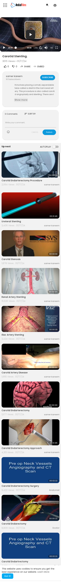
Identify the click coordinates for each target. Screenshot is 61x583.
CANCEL (34, 132)
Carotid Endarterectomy (16, 410)
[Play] (4, 47)
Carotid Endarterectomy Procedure (22, 180)
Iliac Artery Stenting (13, 334)
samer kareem (14, 76)
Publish (49, 132)
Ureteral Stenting (11, 221)
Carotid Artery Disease (15, 372)
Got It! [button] (7, 576)
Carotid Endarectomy (14, 523)
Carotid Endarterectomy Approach (22, 448)
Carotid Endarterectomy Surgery (20, 486)
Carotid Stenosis (11, 259)
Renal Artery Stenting (14, 297)
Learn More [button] (43, 571)
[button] (55, 5)
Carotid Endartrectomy (15, 561)
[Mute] (46, 47)
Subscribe (47, 77)
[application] (30, 34)
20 (40, 47)
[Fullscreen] (56, 47)
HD (51, 48)
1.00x (36, 48)
